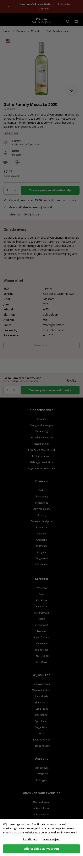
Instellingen (30, 839)
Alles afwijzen (51, 839)
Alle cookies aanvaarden (41, 848)
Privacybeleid (69, 832)
